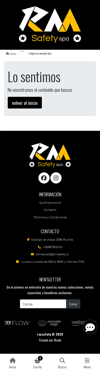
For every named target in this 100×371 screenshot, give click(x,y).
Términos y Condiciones (50, 217)
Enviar (73, 304)
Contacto (50, 210)
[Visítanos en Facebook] (44, 178)
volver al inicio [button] (25, 102)
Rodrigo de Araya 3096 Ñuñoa (52, 239)
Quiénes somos (50, 203)
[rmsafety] (50, 25)
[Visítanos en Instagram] (56, 178)
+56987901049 (52, 247)
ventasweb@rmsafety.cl (52, 254)
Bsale (57, 340)
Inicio (13, 53)
